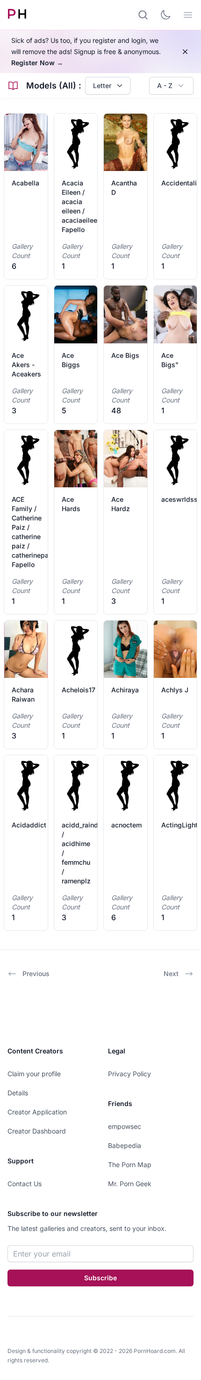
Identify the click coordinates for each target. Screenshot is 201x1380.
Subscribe (100, 1278)
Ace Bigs (125, 355)
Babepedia (124, 1145)
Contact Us (24, 1184)
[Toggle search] (143, 15)
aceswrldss (179, 499)
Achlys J (174, 690)
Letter (102, 85)
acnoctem (126, 825)
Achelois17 (78, 690)
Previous (36, 973)
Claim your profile (34, 1074)
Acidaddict (29, 825)
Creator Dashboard (36, 1131)
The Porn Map (129, 1164)
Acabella (25, 183)
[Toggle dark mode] (165, 15)
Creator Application (37, 1112)
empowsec (124, 1126)
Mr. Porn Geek (129, 1184)
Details (17, 1093)
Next (171, 973)
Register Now (37, 63)
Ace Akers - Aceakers (26, 364)
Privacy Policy (129, 1074)
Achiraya (125, 690)
